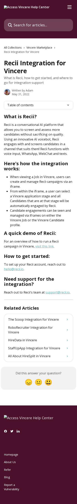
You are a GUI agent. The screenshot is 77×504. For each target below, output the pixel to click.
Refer (7, 470)
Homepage (11, 454)
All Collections (13, 47)
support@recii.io (57, 292)
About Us (10, 462)
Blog (7, 477)
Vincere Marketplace (39, 47)
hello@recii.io (13, 269)
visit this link (44, 246)
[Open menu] (69, 7)
